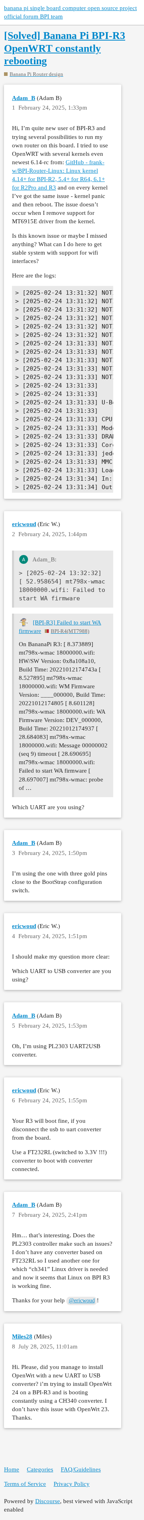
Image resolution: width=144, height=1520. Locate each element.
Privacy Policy (72, 1484)
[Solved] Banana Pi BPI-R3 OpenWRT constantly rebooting (64, 48)
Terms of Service (25, 1484)
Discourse (47, 1501)
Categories (40, 1469)
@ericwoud (82, 1301)
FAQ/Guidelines (81, 1469)
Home (11, 1469)
